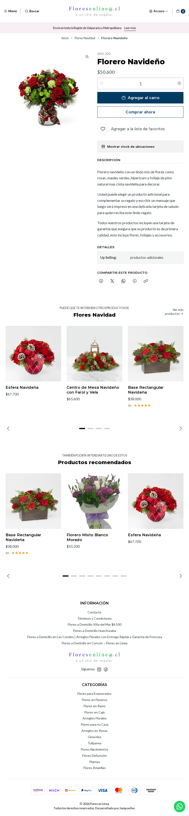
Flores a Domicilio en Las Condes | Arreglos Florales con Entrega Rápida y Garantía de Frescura (94, 637)
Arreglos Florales (95, 718)
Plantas (94, 762)
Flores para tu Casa (94, 724)
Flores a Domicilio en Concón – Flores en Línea (94, 643)
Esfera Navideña (22, 387)
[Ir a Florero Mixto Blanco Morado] (94, 501)
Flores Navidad (85, 38)
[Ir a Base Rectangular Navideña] (155, 353)
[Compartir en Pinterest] (135, 281)
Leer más (130, 28)
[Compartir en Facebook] (101, 281)
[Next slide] (180, 428)
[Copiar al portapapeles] (146, 281)
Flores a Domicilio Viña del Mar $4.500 (94, 624)
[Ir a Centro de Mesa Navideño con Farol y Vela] (94, 353)
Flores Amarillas (94, 768)
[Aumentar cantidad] (179, 83)
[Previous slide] (9, 428)
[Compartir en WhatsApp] (123, 281)
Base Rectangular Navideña (146, 390)
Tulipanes (95, 743)
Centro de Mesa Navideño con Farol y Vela (93, 390)
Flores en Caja (95, 712)
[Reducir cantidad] (101, 83)
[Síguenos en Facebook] (105, 669)
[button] (82, 428)
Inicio (65, 38)
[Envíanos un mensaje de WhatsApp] (179, 806)
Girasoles (94, 737)
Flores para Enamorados (94, 693)
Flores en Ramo (95, 706)
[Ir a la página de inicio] (94, 11)
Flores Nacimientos (94, 749)
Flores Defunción (94, 755)
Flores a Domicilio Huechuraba (94, 631)
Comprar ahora (140, 111)
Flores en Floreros (94, 700)
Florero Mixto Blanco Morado (87, 537)
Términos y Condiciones (94, 618)
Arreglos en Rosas (94, 731)
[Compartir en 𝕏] (112, 281)
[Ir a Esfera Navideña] (33, 353)
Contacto (94, 612)
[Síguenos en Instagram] (99, 669)
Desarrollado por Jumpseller (115, 808)
